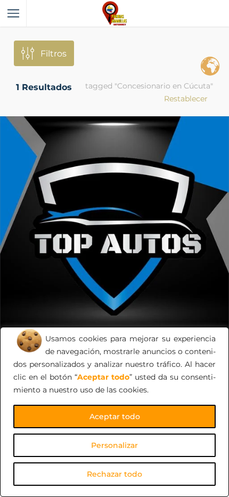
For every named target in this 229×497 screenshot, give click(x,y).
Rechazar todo (114, 474)
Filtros (53, 54)
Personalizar (114, 445)
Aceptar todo (114, 416)
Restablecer (186, 98)
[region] (114, 412)
